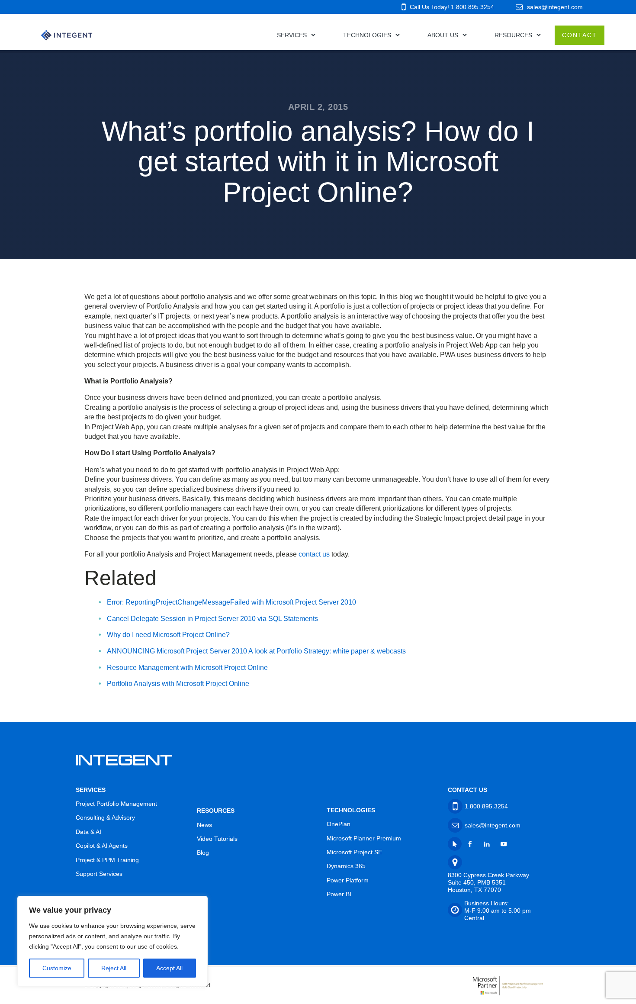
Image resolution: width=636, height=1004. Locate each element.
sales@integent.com (555, 6)
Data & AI (88, 831)
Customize (56, 968)
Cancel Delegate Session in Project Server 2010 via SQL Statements (212, 618)
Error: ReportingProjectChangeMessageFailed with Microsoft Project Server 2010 (231, 602)
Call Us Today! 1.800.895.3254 (452, 6)
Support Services (99, 873)
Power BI (339, 894)
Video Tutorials (217, 838)
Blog (203, 852)
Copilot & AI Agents (102, 845)
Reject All (113, 968)
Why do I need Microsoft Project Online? (168, 634)
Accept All (169, 968)
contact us (314, 554)
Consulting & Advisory (105, 817)
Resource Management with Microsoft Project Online (187, 667)
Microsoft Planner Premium (364, 838)
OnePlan (338, 824)
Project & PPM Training (107, 859)
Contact (579, 35)
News (204, 824)
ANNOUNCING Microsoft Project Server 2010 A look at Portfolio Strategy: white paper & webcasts (256, 651)
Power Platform (348, 880)
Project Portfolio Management (116, 803)
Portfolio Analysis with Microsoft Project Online (178, 683)
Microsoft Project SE (354, 852)
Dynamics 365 (346, 865)
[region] (112, 941)
